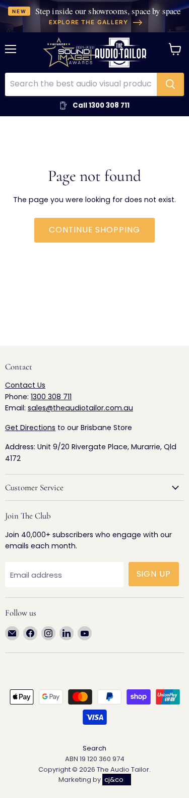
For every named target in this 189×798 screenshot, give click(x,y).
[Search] (170, 84)
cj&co (113, 779)
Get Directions (30, 428)
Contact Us (25, 385)
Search (94, 748)
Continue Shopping (94, 230)
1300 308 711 (51, 397)
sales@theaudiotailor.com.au (80, 408)
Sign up (154, 574)
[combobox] (81, 84)
